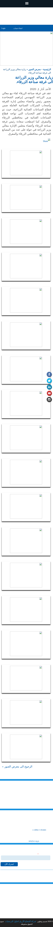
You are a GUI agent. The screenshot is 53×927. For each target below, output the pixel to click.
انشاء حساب (17, 28)
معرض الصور (45, 907)
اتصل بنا (47, 915)
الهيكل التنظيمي (44, 900)
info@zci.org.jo (34, 841)
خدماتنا (47, 896)
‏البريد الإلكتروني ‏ (44, 854)
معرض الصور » (33, 69)
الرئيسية (47, 69)
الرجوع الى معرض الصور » (17, 766)
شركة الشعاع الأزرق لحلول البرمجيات (20, 921)
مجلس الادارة (45, 904)
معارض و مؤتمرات (43, 911)
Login (3, 28)
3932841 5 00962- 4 (39, 830)
